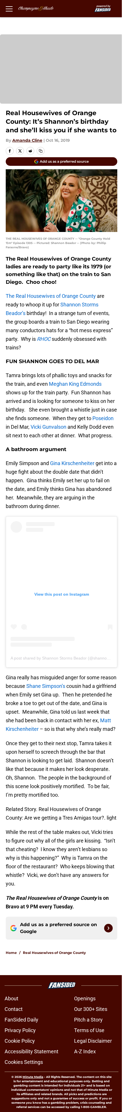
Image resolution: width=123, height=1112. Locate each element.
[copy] (41, 151)
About (11, 998)
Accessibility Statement (31, 1051)
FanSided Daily (21, 1020)
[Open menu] (9, 8)
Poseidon (103, 418)
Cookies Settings (24, 1062)
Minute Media (33, 1077)
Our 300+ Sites (90, 1009)
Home (11, 952)
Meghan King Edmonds (75, 384)
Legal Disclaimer (93, 1041)
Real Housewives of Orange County (54, 952)
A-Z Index (85, 1051)
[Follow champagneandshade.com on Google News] (108, 928)
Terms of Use (89, 1030)
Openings (85, 998)
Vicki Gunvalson (48, 427)
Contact (14, 1009)
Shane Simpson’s (45, 686)
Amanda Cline (27, 140)
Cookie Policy (20, 1041)
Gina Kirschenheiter (72, 463)
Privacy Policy (20, 1030)
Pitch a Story (88, 1020)
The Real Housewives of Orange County (51, 296)
